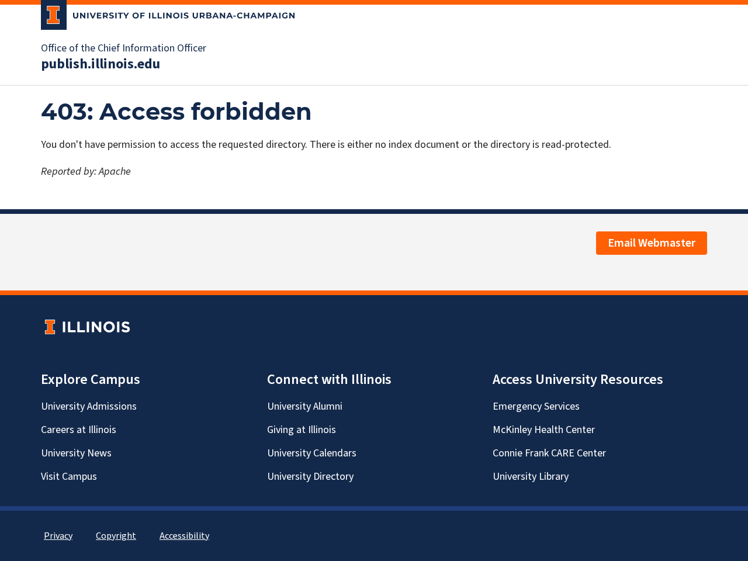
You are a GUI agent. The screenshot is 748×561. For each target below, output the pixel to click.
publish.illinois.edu (100, 64)
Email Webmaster (651, 243)
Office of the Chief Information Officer (123, 48)
